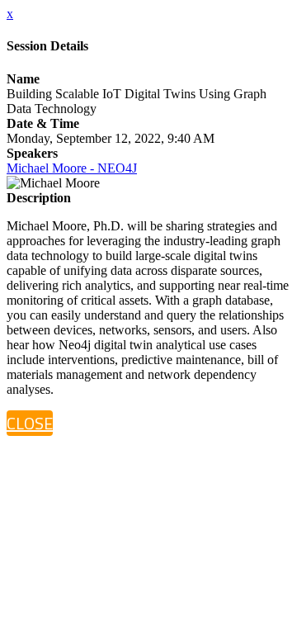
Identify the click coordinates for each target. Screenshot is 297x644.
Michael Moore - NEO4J (72, 168)
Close (30, 423)
